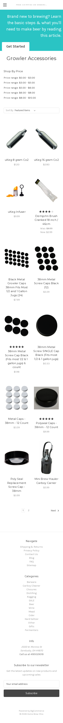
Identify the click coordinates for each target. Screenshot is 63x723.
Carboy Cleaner (31, 585)
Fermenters (31, 630)
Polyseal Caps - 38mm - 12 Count (46, 425)
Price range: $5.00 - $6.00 (19, 87)
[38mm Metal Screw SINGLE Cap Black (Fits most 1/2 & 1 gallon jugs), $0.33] (46, 326)
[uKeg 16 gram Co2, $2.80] (46, 138)
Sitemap (31, 565)
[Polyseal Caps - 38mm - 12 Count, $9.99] (46, 398)
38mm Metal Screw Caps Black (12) (46, 283)
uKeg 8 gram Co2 (17, 159)
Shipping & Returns (31, 546)
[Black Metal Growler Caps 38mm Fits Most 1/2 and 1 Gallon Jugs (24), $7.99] (16, 258)
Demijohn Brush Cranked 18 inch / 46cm (46, 220)
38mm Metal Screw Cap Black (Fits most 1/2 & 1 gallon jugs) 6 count (16, 359)
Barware (31, 582)
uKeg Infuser (17, 211)
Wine (31, 607)
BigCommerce (37, 711)
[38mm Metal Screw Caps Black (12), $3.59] (46, 258)
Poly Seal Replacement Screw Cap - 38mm (16, 485)
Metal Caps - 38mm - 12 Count (17, 421)
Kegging (31, 596)
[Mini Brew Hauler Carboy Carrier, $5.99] (46, 458)
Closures (31, 589)
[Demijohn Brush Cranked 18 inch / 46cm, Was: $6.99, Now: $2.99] (46, 190)
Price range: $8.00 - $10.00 (20, 97)
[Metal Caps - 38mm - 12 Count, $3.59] (16, 398)
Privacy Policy (31, 550)
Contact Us (31, 554)
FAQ (31, 561)
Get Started (15, 46)
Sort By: (10, 110)
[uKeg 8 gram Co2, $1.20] (16, 138)
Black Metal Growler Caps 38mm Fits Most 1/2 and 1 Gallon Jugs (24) (17, 287)
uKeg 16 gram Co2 (46, 159)
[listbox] (25, 110)
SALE (31, 600)
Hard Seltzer (31, 619)
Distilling (31, 593)
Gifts (31, 626)
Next (54, 510)
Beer (31, 604)
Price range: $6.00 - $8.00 (19, 92)
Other (31, 622)
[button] (15, 46)
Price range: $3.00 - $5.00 (19, 82)
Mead (32, 611)
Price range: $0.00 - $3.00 (19, 77)
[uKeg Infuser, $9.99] (16, 190)
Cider (31, 615)
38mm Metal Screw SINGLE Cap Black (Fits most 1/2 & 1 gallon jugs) (46, 353)
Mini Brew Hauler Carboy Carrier (46, 481)
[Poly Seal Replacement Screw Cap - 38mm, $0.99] (16, 458)
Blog (31, 557)
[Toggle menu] (5, 5)
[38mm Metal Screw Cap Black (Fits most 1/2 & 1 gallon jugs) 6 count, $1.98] (16, 326)
